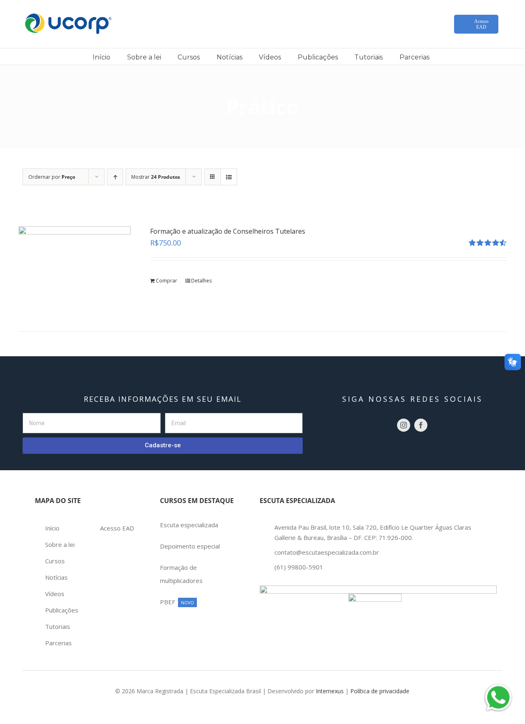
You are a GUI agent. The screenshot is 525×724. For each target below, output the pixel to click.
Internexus (330, 691)
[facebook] (420, 425)
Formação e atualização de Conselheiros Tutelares (227, 231)
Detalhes (201, 280)
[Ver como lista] (229, 177)
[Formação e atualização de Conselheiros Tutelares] (74, 268)
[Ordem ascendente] (115, 176)
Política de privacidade (379, 691)
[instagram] (403, 425)
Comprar (166, 280)
